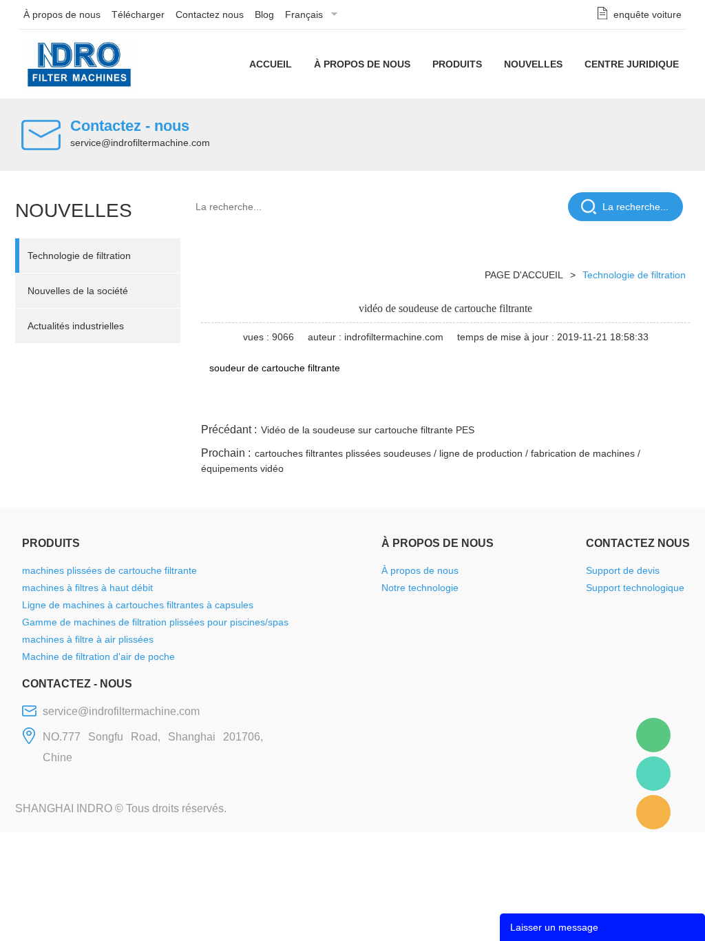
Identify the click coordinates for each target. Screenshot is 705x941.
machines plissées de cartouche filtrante (109, 570)
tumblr (628, 403)
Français (304, 14)
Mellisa (653, 773)
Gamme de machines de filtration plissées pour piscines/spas (155, 622)
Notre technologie (420, 587)
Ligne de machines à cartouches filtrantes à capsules (137, 604)
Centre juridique (632, 64)
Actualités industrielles (76, 325)
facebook (442, 403)
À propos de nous (62, 14)
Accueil (270, 64)
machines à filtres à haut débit (87, 587)
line (480, 403)
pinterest (591, 403)
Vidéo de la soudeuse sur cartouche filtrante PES (367, 429)
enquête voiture (647, 14)
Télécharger (138, 14)
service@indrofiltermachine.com (140, 142)
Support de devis (623, 570)
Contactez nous (210, 14)
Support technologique (635, 587)
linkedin (665, 403)
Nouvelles (533, 64)
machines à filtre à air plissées (88, 639)
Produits (457, 64)
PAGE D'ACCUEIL (524, 274)
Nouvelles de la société (78, 290)
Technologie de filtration (79, 255)
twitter (517, 403)
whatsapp (554, 403)
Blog (264, 14)
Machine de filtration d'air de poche (98, 656)
